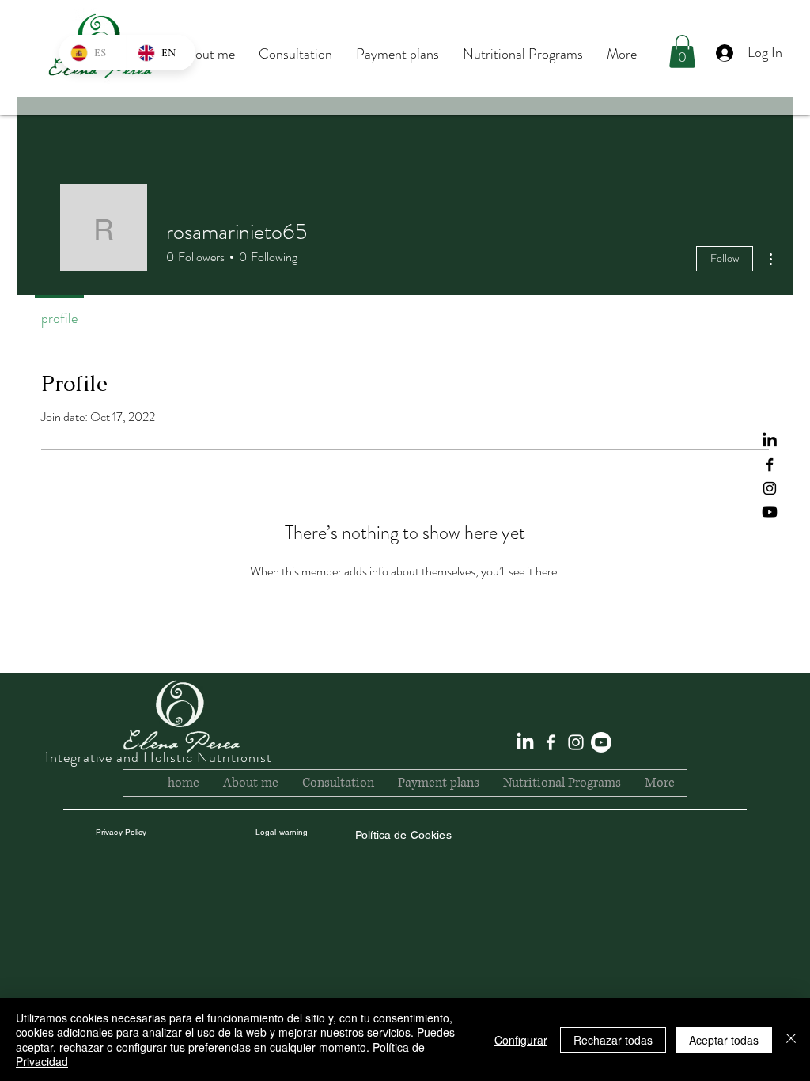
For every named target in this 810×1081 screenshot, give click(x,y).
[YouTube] (769, 512)
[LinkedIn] (769, 440)
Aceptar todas (724, 1040)
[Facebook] (769, 464)
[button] (682, 51)
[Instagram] (769, 488)
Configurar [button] (520, 1040)
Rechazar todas (613, 1040)
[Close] (791, 1039)
